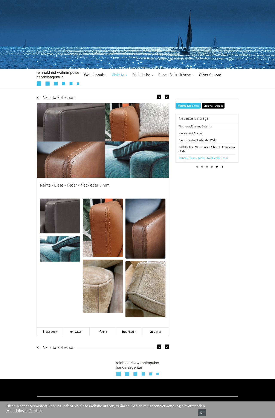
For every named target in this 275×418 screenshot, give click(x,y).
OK (202, 412)
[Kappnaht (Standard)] (60, 215)
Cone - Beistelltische (175, 74)
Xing (104, 332)
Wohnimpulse (95, 74)
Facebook (50, 332)
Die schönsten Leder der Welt (197, 140)
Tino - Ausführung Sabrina (195, 126)
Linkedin (130, 332)
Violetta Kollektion (188, 105)
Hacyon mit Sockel (190, 133)
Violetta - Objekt (213, 105)
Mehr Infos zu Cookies (24, 410)
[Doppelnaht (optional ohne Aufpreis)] (102, 227)
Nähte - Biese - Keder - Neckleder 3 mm (203, 158)
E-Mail (157, 332)
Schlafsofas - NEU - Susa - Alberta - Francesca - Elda (207, 149)
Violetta (118, 74)
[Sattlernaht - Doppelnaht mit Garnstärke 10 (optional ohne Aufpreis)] (145, 228)
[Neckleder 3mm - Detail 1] (102, 286)
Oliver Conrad (210, 74)
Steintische (141, 74)
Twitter (77, 332)
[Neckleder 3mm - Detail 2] (145, 289)
